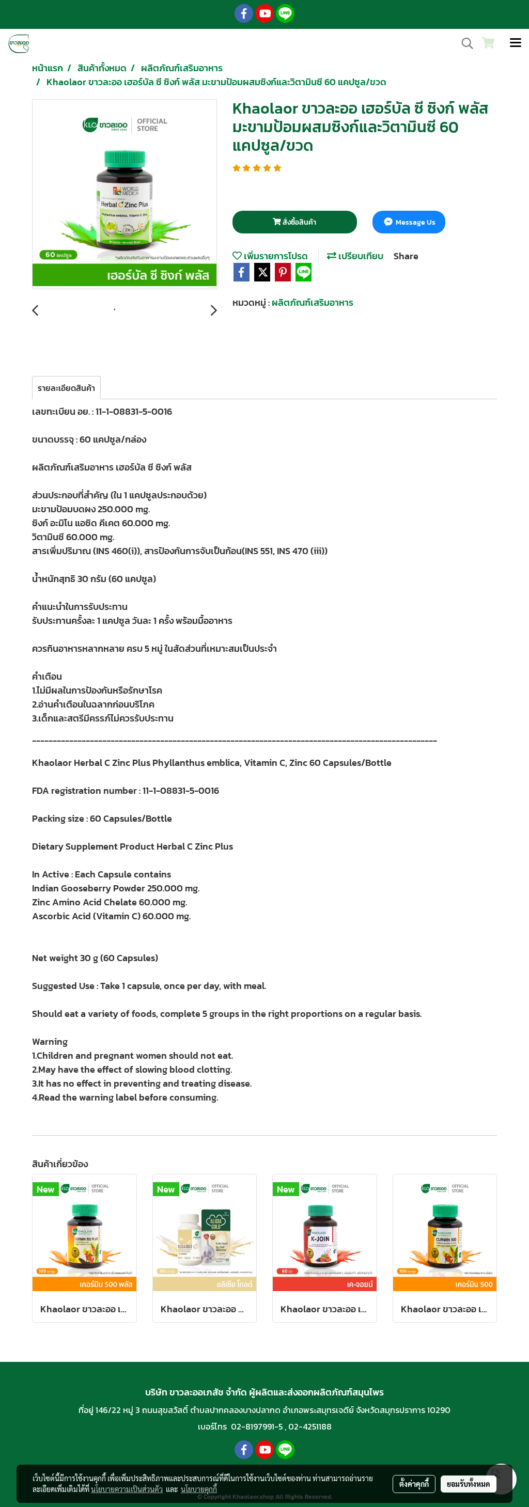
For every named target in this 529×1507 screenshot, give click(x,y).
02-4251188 (310, 1426)
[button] (464, 43)
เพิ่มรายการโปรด (275, 256)
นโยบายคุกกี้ (199, 1489)
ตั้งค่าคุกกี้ (414, 1483)
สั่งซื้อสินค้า (298, 222)
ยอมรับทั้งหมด (468, 1483)
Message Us (414, 222)
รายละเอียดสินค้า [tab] (66, 388)
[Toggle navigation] (515, 43)
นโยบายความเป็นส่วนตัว (127, 1489)
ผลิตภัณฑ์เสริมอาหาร (312, 302)
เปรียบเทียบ (359, 256)
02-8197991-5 (257, 1426)
